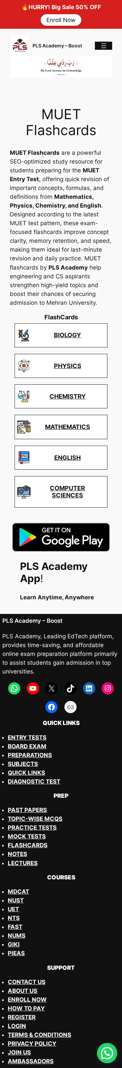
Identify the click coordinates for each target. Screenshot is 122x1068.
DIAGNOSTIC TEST (34, 781)
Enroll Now (61, 20)
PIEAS (16, 953)
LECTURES (23, 863)
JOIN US (19, 1052)
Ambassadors (31, 1061)
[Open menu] (104, 46)
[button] (107, 1053)
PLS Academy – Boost (57, 45)
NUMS (16, 935)
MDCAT (18, 891)
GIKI (14, 944)
